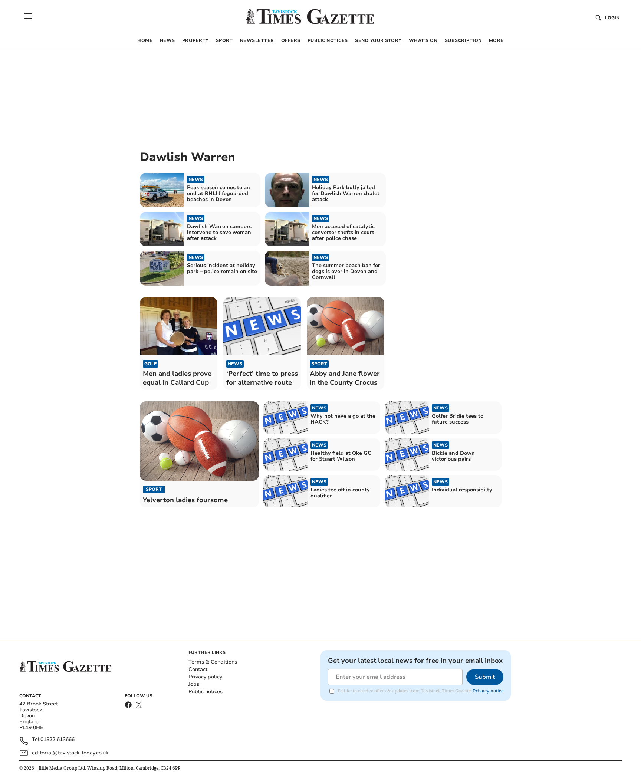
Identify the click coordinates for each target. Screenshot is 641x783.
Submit (485, 677)
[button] (28, 16)
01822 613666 (57, 740)
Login (612, 17)
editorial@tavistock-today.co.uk (70, 752)
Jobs (193, 684)
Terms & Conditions (212, 661)
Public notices (205, 691)
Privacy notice (488, 691)
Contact (197, 669)
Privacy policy (205, 676)
